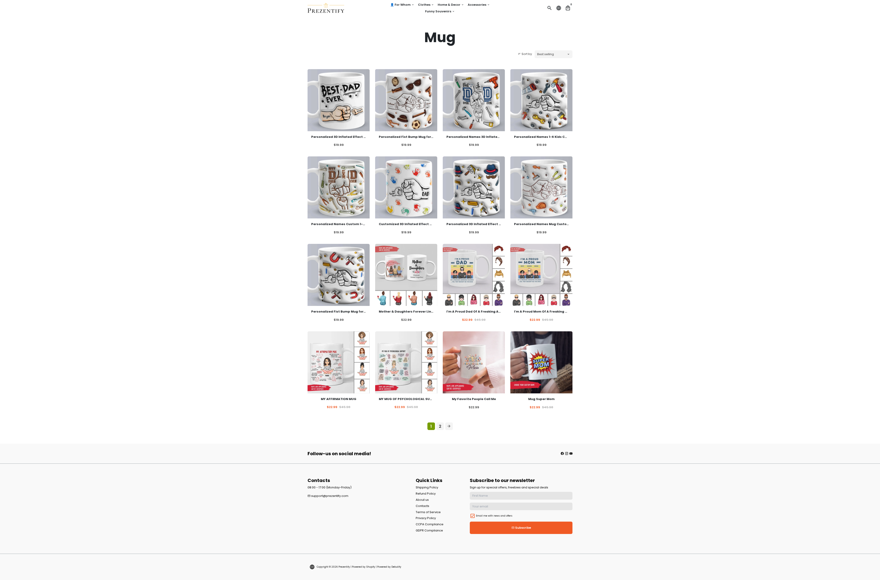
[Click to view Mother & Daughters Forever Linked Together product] (406, 275)
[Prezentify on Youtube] (570, 453)
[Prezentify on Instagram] (566, 453)
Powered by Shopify (363, 567)
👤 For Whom (402, 5)
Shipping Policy (427, 487)
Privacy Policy (426, 518)
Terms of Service (428, 512)
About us (422, 500)
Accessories (479, 5)
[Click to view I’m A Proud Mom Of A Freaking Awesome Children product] (541, 275)
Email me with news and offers (494, 515)
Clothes (426, 5)
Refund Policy (426, 493)
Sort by (525, 54)
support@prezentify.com (328, 496)
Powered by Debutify (389, 567)
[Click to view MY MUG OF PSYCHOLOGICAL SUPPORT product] (406, 362)
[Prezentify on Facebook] (562, 453)
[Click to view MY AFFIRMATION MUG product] (339, 362)
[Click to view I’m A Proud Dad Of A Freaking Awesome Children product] (474, 275)
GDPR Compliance (429, 530)
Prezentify (344, 567)
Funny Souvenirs (440, 11)
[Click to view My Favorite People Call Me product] (474, 362)
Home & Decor (451, 5)
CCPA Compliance (429, 524)
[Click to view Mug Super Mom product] (541, 362)
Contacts (422, 506)
